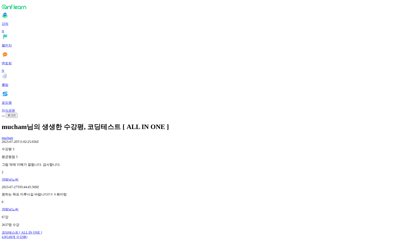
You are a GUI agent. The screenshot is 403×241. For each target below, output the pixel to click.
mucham (7, 138)
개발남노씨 (10, 179)
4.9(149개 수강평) (14, 237)
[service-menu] (3, 116)
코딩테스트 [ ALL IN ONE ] (22, 232)
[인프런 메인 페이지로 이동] (201, 7)
